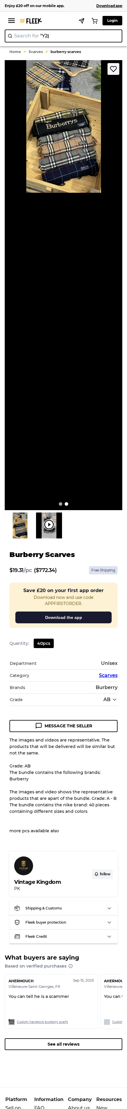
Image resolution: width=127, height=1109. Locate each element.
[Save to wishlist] (113, 69)
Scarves (36, 52)
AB (106, 699)
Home (15, 52)
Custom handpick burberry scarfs (42, 1022)
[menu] (11, 20)
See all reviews (63, 1044)
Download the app (63, 617)
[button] (63, 908)
